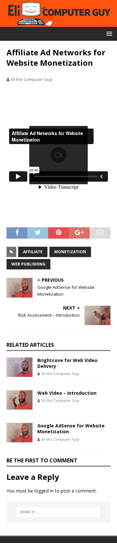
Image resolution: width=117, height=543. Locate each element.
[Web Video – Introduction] (19, 400)
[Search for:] (58, 511)
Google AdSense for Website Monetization (71, 429)
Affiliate (33, 252)
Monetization (70, 252)
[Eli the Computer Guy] (58, 23)
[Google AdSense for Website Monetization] (19, 432)
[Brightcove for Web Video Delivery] (19, 367)
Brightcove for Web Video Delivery (67, 363)
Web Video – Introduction (67, 393)
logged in (44, 491)
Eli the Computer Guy (31, 79)
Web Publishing (28, 264)
